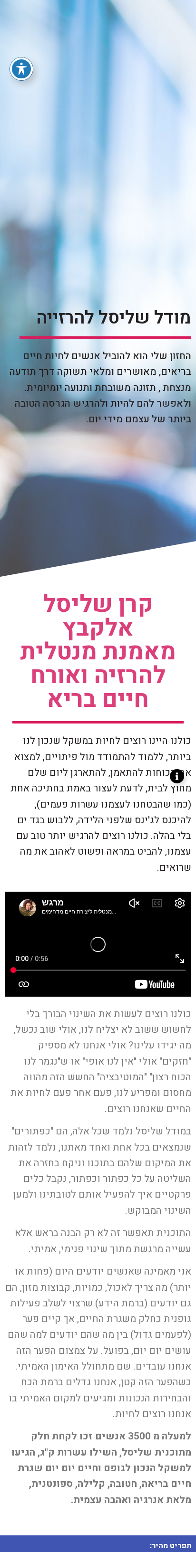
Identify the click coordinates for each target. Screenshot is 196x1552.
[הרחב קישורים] (177, 776)
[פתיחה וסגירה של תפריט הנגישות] (21, 68)
